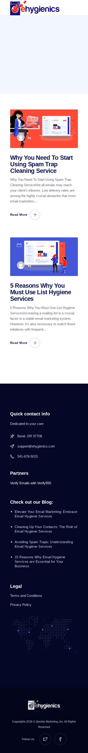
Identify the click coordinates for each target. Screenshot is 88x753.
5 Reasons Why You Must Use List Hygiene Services (40, 292)
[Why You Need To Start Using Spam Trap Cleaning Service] (44, 128)
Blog (32, 117)
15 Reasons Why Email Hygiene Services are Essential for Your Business (40, 561)
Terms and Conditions (26, 596)
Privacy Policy (20, 605)
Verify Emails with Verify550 (30, 483)
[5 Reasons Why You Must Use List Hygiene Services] (44, 256)
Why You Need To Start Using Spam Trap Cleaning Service (41, 164)
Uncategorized (39, 245)
